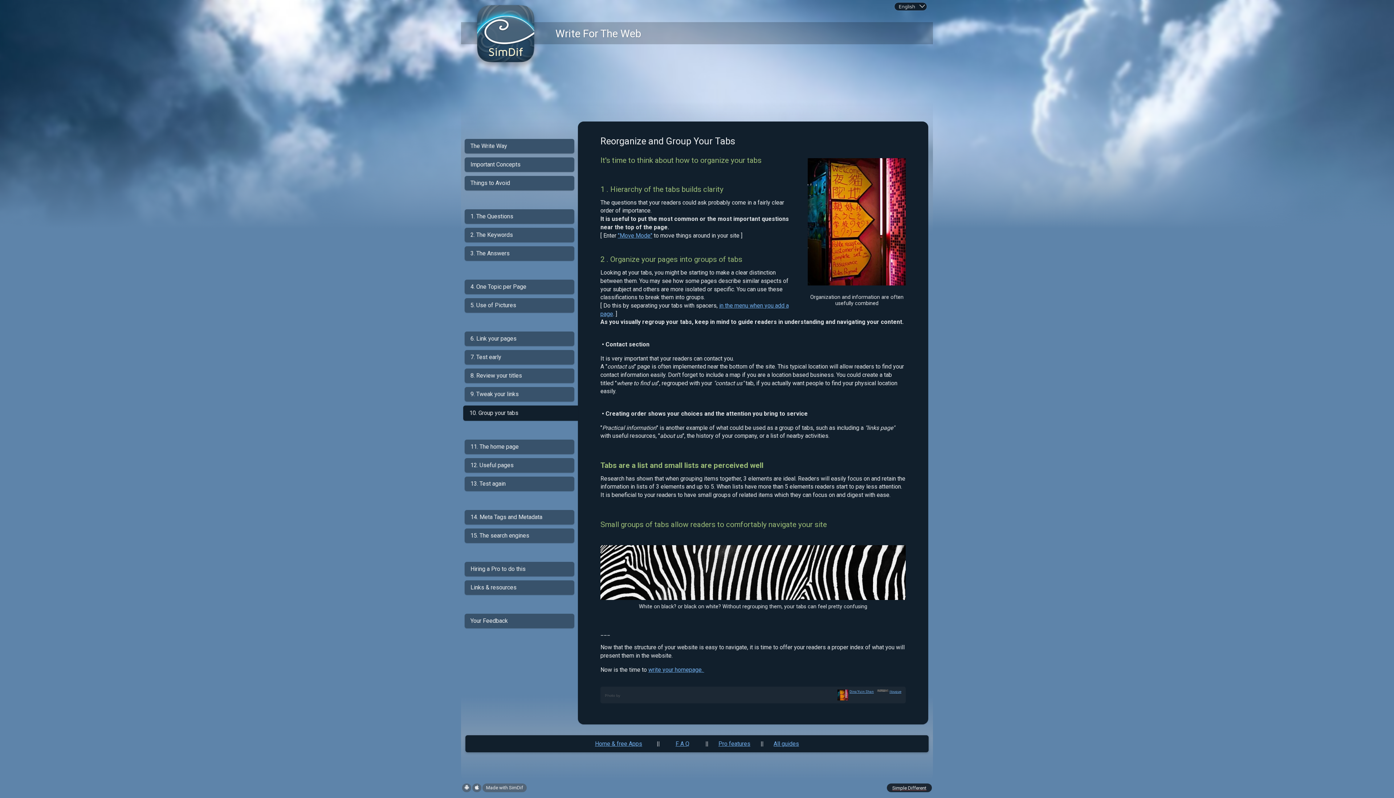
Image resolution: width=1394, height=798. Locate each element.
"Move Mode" (635, 235)
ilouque (895, 692)
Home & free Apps (618, 743)
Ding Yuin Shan (861, 692)
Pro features (734, 743)
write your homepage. (676, 669)
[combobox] (910, 6)
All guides (786, 743)
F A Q (682, 743)
